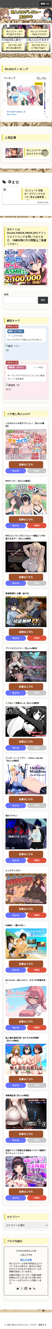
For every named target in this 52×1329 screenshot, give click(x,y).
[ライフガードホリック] (25, 96)
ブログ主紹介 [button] (15, 1241)
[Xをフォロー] (22, 1288)
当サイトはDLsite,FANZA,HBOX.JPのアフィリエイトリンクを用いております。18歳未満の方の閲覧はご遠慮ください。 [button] (26, 236)
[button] (45, 152)
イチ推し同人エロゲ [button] (18, 414)
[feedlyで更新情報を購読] (30, 1288)
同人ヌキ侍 (26, 1260)
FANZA (36, 526)
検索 (6, 294)
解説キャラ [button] (13, 320)
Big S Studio (11, 114)
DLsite (42, 78)
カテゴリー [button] (13, 1216)
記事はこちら (26, 464)
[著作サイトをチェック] (18, 1288)
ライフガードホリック (16, 111)
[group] (27, 153)
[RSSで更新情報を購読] (34, 1288)
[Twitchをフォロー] (26, 1288)
